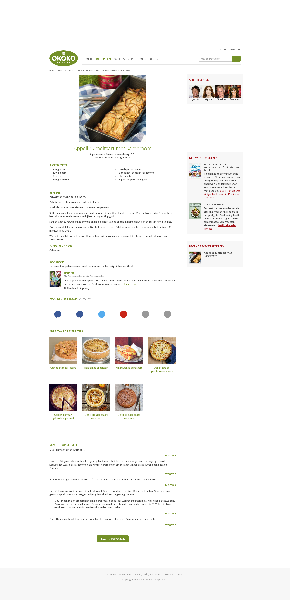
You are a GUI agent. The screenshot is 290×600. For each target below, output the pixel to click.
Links (179, 574)
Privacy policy (141, 574)
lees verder (130, 284)
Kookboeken (148, 59)
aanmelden (235, 49)
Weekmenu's (124, 59)
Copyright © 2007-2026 (135, 579)
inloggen (222, 49)
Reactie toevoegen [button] (112, 538)
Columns (168, 574)
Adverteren (125, 574)
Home (88, 59)
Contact (111, 574)
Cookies (156, 574)
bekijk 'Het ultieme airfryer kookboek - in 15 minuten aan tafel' (222, 194)
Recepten (103, 59)
